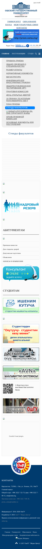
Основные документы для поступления (20, 123)
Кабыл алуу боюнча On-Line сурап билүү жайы (19, 112)
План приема (13, 104)
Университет (14, 22)
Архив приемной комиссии (15, 118)
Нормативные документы (19, 73)
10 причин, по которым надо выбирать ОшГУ (18, 100)
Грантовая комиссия (17, 92)
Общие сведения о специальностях (16, 65)
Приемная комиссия (10, 245)
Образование (29, 22)
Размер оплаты (14, 70)
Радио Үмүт (10, 46)
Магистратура (13, 77)
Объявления (7, 257)
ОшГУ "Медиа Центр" (23, 515)
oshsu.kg (4, 521)
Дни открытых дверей (11, 249)
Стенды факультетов (17, 108)
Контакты (21, 28)
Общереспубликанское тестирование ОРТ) (18, 87)
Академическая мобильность (29, 535)
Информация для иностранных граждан (18, 81)
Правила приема (15, 61)
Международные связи (26, 25)
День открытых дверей (18, 95)
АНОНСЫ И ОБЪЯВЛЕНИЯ (13, 261)
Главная (5, 54)
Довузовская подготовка (12, 253)
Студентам (32, 54)
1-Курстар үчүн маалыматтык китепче (24, 386)
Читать (17, 390)
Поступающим (18, 54)
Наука (8, 25)
